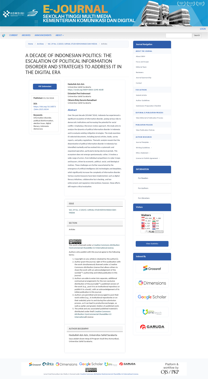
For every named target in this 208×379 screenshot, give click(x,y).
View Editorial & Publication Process (149, 118)
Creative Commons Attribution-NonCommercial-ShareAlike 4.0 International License (109, 374)
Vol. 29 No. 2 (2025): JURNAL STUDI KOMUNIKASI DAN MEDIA (72, 44)
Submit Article (141, 95)
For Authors (143, 188)
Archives (26, 35)
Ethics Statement (142, 153)
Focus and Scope (142, 62)
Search (197, 35)
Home (30, 44)
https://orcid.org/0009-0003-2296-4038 (85, 90)
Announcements (43, 35)
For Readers (143, 178)
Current (13, 35)
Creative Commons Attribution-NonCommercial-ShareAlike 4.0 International (93, 314)
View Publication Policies (145, 130)
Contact (139, 83)
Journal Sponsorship (143, 78)
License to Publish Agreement (147, 158)
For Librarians (144, 198)
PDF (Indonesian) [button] (44, 86)
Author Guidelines (143, 100)
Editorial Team (141, 67)
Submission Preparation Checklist (148, 106)
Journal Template (142, 142)
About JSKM (140, 56)
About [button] (59, 35)
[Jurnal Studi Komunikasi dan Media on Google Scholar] (91, 364)
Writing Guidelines (143, 148)
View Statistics (152, 244)
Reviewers (139, 72)
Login (203, 29)
